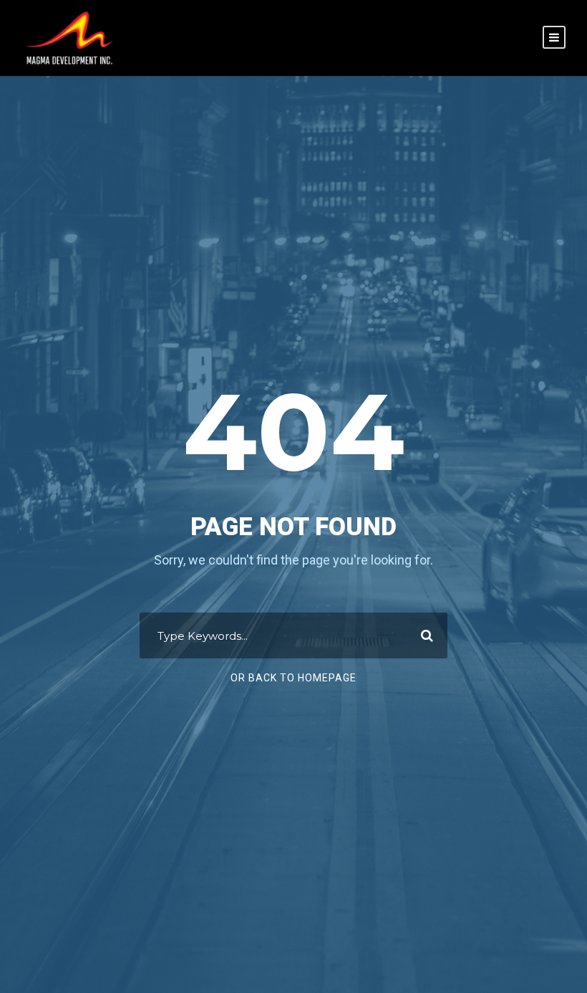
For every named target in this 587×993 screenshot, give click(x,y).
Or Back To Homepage (293, 677)
